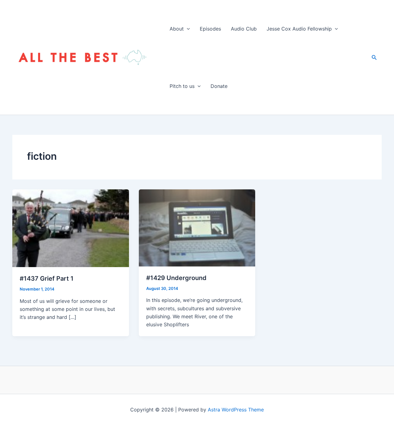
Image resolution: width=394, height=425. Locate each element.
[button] (187, 28)
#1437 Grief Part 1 (47, 278)
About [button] (177, 29)
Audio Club (244, 29)
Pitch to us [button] (182, 86)
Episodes (210, 29)
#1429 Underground (176, 278)
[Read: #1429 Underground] (197, 227)
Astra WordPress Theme (236, 409)
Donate (219, 86)
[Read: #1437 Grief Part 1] (70, 228)
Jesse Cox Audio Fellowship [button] (299, 29)
